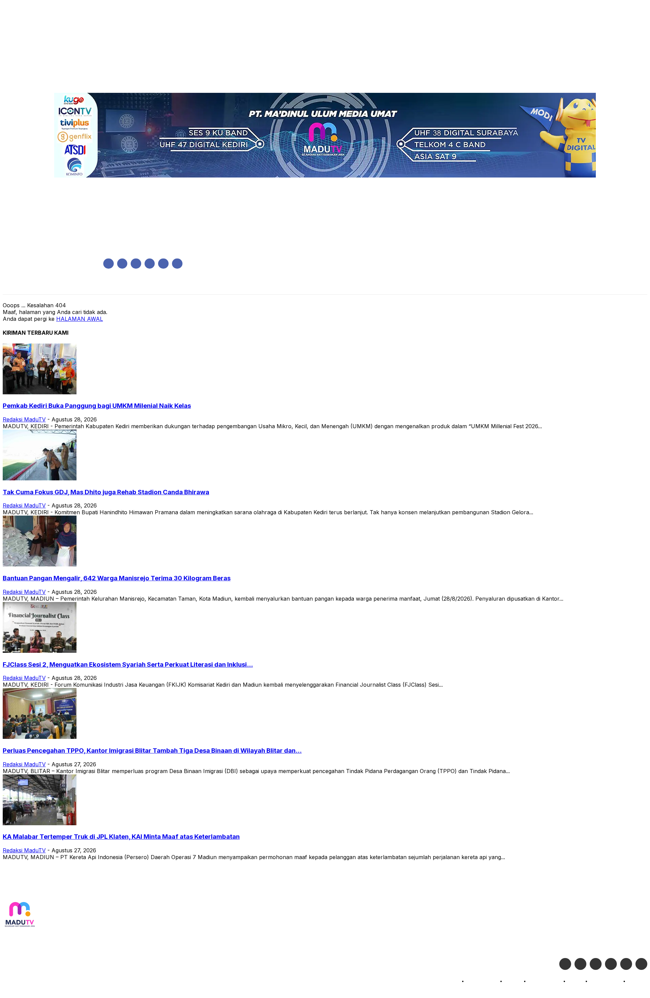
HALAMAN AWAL (79, 318)
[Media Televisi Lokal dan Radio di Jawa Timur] (20, 915)
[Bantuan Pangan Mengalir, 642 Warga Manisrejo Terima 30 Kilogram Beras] (40, 564)
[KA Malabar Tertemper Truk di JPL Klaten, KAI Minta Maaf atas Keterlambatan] (40, 823)
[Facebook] (108, 263)
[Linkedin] (136, 263)
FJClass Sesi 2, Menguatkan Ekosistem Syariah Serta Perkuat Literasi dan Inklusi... (128, 664)
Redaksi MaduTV (24, 419)
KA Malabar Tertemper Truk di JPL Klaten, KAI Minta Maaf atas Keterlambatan (121, 836)
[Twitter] (580, 964)
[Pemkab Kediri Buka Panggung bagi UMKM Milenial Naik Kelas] (40, 392)
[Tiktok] (626, 964)
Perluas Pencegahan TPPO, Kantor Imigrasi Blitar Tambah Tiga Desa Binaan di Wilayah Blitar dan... (152, 750)
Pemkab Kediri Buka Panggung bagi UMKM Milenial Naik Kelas (97, 406)
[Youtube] (177, 263)
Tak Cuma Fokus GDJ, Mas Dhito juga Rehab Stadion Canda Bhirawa (106, 492)
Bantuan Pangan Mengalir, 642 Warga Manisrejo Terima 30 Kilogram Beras (117, 578)
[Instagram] (122, 263)
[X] (163, 263)
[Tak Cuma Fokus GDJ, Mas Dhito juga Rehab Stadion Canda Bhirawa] (40, 478)
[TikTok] (150, 263)
